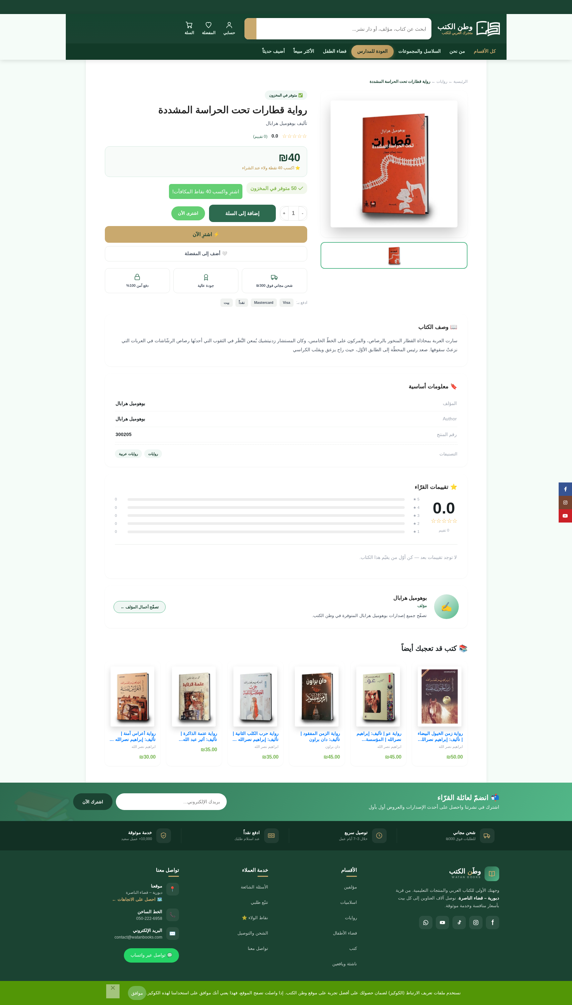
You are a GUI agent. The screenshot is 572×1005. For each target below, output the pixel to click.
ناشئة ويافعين (344, 963)
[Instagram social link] (565, 502)
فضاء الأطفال (345, 933)
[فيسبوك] (492, 922)
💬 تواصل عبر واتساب (151, 955)
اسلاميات (348, 902)
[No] (113, 991)
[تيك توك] (459, 922)
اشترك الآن (92, 801)
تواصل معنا (258, 948)
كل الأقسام (485, 51)
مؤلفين (350, 886)
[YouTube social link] (565, 516)
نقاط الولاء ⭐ (255, 917)
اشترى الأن (188, 213)
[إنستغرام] (476, 922)
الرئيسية (460, 81)
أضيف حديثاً (273, 51)
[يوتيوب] (442, 922)
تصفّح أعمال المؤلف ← (140, 607)
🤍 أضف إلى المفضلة (206, 253)
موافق (137, 993)
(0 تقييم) (260, 136)
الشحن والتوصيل (252, 933)
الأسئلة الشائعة (254, 886)
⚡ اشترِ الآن (206, 234)
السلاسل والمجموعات (419, 51)
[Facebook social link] (565, 489)
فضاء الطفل (335, 51)
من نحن (457, 51)
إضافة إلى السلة (242, 213)
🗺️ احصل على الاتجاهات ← (137, 899)
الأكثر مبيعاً (304, 51)
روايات (441, 81)
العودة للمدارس (372, 51)
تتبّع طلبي (259, 902)
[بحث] (250, 28)
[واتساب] (425, 922)
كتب (353, 948)
